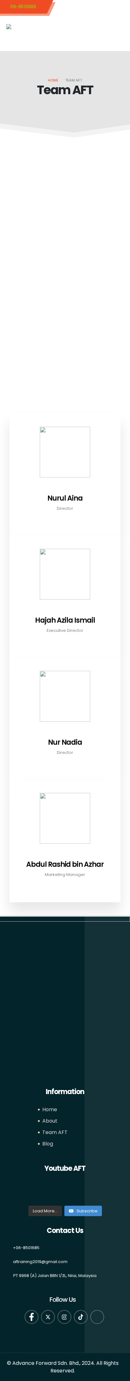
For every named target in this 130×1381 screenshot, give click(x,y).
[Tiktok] (81, 1317)
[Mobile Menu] (118, 32)
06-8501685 (23, 6)
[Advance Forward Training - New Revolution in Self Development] (31, 29)
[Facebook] (31, 1317)
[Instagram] (64, 1317)
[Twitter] (48, 1317)
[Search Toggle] (103, 28)
